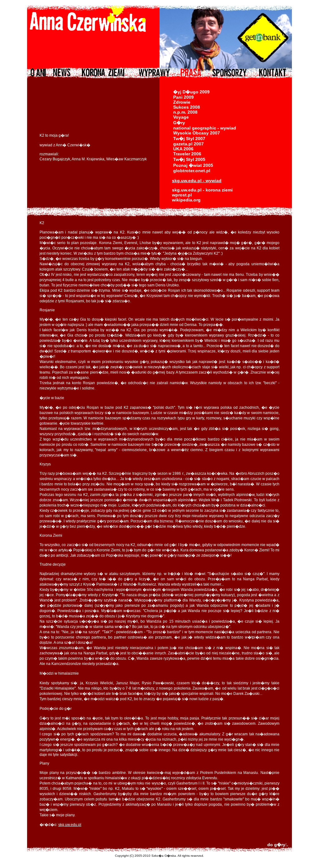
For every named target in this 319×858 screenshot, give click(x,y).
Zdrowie (181, 102)
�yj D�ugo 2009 (191, 91)
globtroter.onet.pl (191, 170)
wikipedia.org (186, 199)
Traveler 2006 (187, 153)
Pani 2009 (183, 97)
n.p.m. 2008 (185, 112)
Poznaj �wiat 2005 (193, 165)
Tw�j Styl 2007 (189, 138)
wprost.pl (182, 194)
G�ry (179, 122)
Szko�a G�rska (163, 855)
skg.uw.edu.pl (69, 825)
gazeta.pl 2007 (188, 143)
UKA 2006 (183, 148)
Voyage (181, 117)
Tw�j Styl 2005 (189, 159)
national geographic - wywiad (204, 127)
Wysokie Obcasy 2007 (196, 132)
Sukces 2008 (186, 107)
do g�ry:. (277, 844)
